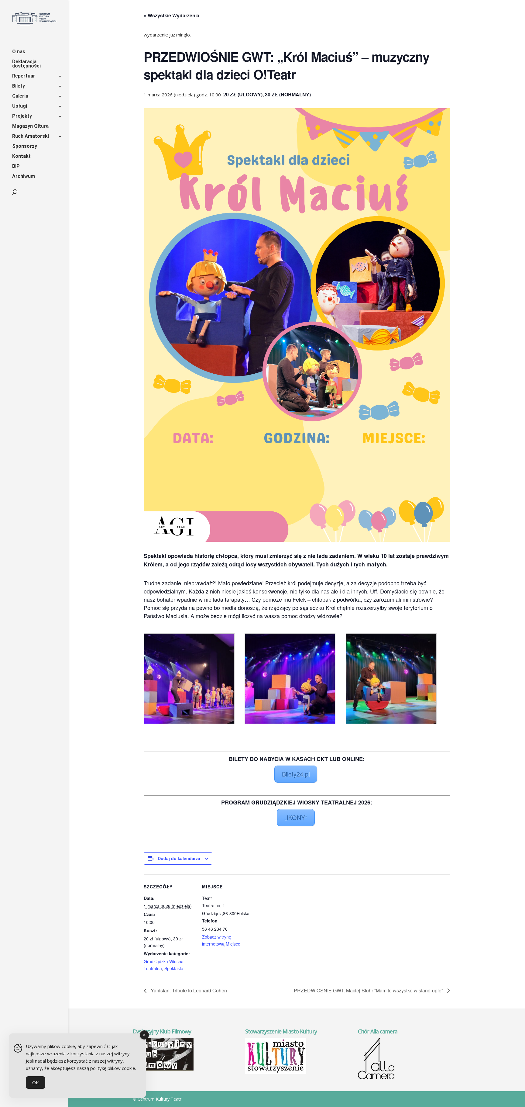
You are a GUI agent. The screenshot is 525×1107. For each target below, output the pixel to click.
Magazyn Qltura (30, 126)
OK (35, 1082)
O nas (18, 52)
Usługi (19, 106)
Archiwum (23, 176)
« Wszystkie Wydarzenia (171, 15)
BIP (16, 166)
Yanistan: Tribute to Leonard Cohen (188, 990)
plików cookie (121, 1068)
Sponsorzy (24, 146)
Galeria (20, 96)
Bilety (18, 86)
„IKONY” (295, 817)
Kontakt (21, 156)
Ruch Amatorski (30, 136)
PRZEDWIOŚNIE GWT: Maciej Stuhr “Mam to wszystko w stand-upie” (369, 990)
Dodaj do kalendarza (179, 858)
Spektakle (173, 968)
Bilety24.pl (296, 774)
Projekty (22, 116)
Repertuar (23, 76)
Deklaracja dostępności (26, 64)
